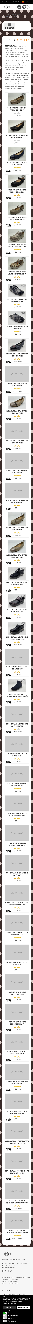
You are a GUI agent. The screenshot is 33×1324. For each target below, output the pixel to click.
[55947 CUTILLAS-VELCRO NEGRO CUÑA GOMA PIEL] (17, 714)
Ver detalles (14, 105)
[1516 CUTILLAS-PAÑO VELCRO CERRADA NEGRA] (17, 774)
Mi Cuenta (22, 1294)
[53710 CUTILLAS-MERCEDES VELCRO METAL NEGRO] (17, 181)
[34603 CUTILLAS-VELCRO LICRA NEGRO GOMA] (17, 744)
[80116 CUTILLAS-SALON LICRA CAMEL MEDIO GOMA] (17, 1042)
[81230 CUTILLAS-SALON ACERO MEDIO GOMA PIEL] (17, 1072)
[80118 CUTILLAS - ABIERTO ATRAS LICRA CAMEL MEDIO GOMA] (17, 1131)
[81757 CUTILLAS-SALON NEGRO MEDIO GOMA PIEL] (17, 345)
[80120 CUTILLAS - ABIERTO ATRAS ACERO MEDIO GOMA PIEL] (17, 893)
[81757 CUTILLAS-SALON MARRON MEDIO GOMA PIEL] (17, 374)
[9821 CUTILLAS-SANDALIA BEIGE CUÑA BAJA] (17, 863)
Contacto (26, 1277)
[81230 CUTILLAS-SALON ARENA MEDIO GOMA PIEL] (17, 519)
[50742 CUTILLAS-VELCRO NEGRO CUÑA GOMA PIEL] (17, 601)
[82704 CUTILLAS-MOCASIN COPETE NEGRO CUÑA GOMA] (17, 1161)
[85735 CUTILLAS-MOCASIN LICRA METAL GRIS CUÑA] (17, 657)
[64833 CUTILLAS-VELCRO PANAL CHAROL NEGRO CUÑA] (17, 628)
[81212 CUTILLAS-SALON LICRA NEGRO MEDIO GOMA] (17, 1101)
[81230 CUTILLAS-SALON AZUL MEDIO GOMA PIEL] (17, 154)
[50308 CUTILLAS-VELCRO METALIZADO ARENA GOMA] (17, 236)
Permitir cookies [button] (23, 1307)
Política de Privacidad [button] (9, 1303)
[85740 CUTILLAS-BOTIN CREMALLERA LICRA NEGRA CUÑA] (17, 1191)
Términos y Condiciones (10, 1279)
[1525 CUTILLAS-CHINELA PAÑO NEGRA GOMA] (17, 318)
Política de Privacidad (9, 1282)
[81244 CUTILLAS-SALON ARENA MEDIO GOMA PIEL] (17, 402)
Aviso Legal (6, 1277)
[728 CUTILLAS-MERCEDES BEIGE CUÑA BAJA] (17, 952)
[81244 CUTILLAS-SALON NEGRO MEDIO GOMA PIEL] (17, 126)
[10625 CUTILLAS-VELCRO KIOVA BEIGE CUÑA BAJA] (17, 923)
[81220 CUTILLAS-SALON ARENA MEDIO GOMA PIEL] (17, 491)
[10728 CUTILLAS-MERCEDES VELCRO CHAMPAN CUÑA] (17, 803)
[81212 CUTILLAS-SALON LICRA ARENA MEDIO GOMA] (17, 99)
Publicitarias (12, 1321)
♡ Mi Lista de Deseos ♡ (10, 1294)
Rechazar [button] (9, 1307)
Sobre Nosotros (16, 1277)
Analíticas (11, 1318)
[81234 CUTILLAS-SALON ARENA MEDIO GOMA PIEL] (17, 546)
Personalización (13, 1315)
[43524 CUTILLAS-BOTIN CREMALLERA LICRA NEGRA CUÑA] (17, 685)
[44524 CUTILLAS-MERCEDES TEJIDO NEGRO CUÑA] (17, 1012)
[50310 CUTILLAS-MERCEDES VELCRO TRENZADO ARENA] (17, 263)
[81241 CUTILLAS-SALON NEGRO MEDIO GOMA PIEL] (17, 461)
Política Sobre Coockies (10, 1284)
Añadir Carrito (14, 167)
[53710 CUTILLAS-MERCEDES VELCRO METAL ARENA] (17, 208)
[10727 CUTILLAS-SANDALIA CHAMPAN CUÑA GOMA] (17, 833)
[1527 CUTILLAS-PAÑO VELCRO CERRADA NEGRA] (17, 290)
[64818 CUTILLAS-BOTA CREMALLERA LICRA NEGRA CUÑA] (17, 1221)
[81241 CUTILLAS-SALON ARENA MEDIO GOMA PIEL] (17, 431)
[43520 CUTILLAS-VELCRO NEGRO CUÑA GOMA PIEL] (17, 573)
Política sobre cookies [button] (15, 1301)
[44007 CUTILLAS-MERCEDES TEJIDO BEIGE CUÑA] (17, 982)
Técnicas (11, 1313)
